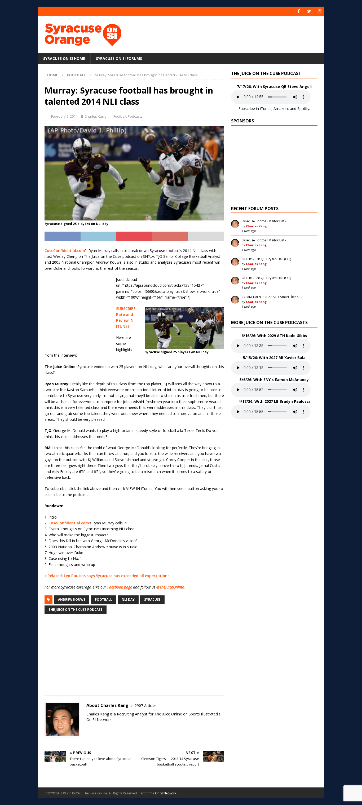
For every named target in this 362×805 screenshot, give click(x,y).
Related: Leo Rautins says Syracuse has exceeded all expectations (108, 575)
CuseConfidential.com (65, 250)
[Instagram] (319, 11)
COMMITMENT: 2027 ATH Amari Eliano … (272, 297)
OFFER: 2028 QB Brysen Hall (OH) (266, 259)
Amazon (280, 108)
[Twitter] (309, 11)
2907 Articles (146, 705)
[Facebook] (298, 11)
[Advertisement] (232, 33)
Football (119, 116)
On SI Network (165, 793)
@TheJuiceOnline (170, 587)
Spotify (303, 108)
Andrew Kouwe (71, 599)
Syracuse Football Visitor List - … (265, 221)
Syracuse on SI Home (64, 58)
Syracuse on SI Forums (119, 58)
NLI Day (128, 599)
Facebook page (119, 587)
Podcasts (135, 116)
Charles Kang (95, 116)
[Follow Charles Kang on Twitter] (88, 728)
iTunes (265, 108)
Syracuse (152, 599)
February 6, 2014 (64, 116)
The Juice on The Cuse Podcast (75, 609)
